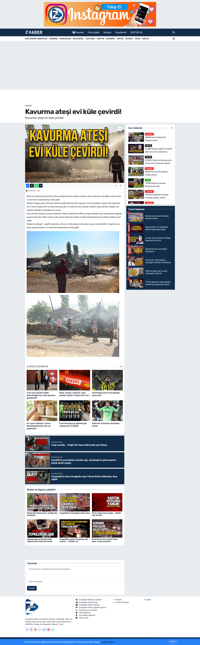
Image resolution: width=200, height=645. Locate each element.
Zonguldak (149, 134)
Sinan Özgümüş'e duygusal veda (155, 138)
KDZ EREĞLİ (78, 38)
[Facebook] (27, 629)
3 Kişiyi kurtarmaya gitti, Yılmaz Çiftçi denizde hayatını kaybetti (158, 162)
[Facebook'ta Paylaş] (27, 186)
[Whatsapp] (53, 629)
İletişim (107, 32)
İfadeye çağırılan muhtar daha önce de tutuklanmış (158, 150)
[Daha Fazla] (41, 186)
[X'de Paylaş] (32, 186)
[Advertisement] (100, 71)
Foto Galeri (94, 32)
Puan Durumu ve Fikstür (88, 610)
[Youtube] (48, 629)
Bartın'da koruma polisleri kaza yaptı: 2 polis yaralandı (105, 540)
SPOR (137, 38)
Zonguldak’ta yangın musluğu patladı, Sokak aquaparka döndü (157, 196)
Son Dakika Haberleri (87, 615)
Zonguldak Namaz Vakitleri (89, 605)
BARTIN (100, 38)
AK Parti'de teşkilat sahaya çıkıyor (156, 173)
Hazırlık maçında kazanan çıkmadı (155, 184)
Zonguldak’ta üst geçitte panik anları (74, 513)
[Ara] (173, 32)
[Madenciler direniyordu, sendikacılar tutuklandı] (42, 502)
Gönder (32, 588)
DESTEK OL (136, 32)
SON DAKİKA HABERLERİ (36, 38)
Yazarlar (79, 32)
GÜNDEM (53, 38)
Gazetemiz (121, 32)
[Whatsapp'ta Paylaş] (36, 186)
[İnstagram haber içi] (100, 14)
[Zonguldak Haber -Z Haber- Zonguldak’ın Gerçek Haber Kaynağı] (33, 32)
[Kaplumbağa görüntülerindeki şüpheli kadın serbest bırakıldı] (42, 528)
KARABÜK (110, 38)
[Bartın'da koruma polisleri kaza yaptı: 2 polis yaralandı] (107, 528)
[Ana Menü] (174, 38)
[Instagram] (40, 629)
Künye (148, 600)
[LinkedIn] (44, 629)
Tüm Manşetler (85, 613)
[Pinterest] (36, 629)
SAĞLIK (145, 38)
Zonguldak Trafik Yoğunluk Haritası (92, 607)
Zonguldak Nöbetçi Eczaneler (90, 600)
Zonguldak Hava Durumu (88, 602)
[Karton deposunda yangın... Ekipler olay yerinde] (107, 502)
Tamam (172, 641)
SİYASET (129, 38)
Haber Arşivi (83, 618)
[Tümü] (172, 128)
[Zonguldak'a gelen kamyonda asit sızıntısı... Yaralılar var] (74, 528)
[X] (31, 629)
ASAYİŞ (120, 38)
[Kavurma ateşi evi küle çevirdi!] (74, 154)
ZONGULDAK (65, 38)
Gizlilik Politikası (122, 602)
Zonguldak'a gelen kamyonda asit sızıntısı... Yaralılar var (73, 540)
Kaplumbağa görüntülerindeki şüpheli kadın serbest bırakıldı (39, 540)
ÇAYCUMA (90, 38)
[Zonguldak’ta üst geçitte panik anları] (74, 502)
